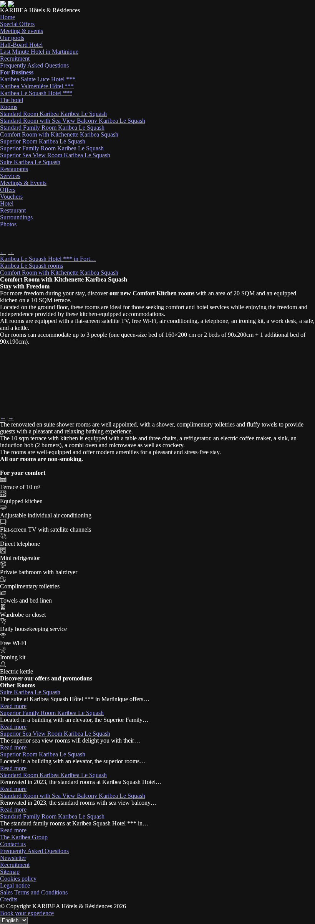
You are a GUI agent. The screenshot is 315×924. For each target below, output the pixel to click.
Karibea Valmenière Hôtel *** (37, 86)
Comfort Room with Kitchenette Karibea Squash (59, 134)
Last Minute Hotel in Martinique (39, 51)
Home (7, 17)
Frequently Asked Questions (34, 65)
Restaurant (13, 210)
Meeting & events (21, 31)
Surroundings (16, 217)
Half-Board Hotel (21, 44)
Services (10, 176)
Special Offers (17, 24)
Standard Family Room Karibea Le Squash (52, 127)
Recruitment (15, 58)
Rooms (8, 107)
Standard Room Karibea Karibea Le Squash (53, 113)
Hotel (6, 203)
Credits (8, 899)
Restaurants (14, 169)
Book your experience (27, 913)
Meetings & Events (23, 183)
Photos (8, 224)
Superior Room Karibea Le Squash (42, 141)
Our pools (12, 38)
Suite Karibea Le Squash (30, 162)
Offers (7, 189)
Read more (13, 706)
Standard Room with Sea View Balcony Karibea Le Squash (72, 120)
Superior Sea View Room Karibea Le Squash (55, 155)
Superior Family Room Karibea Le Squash (52, 148)
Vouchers (11, 196)
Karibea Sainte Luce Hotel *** (37, 79)
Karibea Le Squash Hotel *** (36, 93)
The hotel (11, 100)
